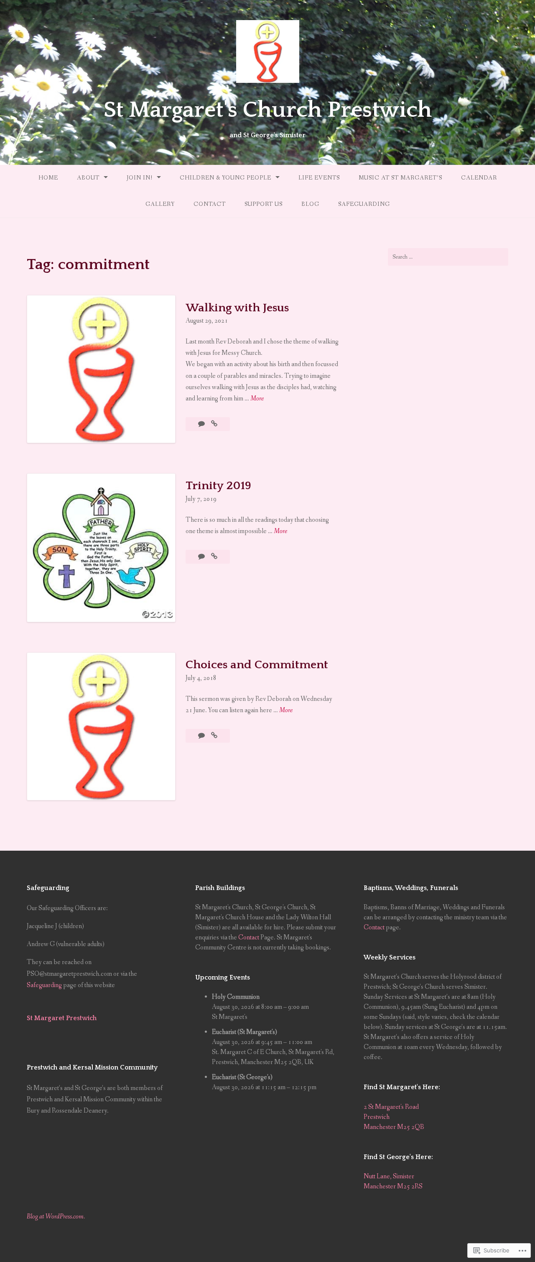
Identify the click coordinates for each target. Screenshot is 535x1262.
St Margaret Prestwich (62, 1018)
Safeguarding (364, 204)
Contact (210, 204)
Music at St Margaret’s (400, 178)
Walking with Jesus (237, 307)
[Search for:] (448, 257)
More (257, 399)
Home (48, 178)
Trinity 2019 (218, 485)
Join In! (140, 178)
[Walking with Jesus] (214, 424)
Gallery (160, 204)
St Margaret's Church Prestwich (268, 110)
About (88, 178)
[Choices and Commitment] (214, 735)
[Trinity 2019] (214, 556)
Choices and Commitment (257, 664)
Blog (310, 204)
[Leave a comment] (202, 556)
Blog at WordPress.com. (56, 1216)
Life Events (319, 178)
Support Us (264, 204)
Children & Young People (225, 178)
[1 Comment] (202, 424)
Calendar (479, 178)
